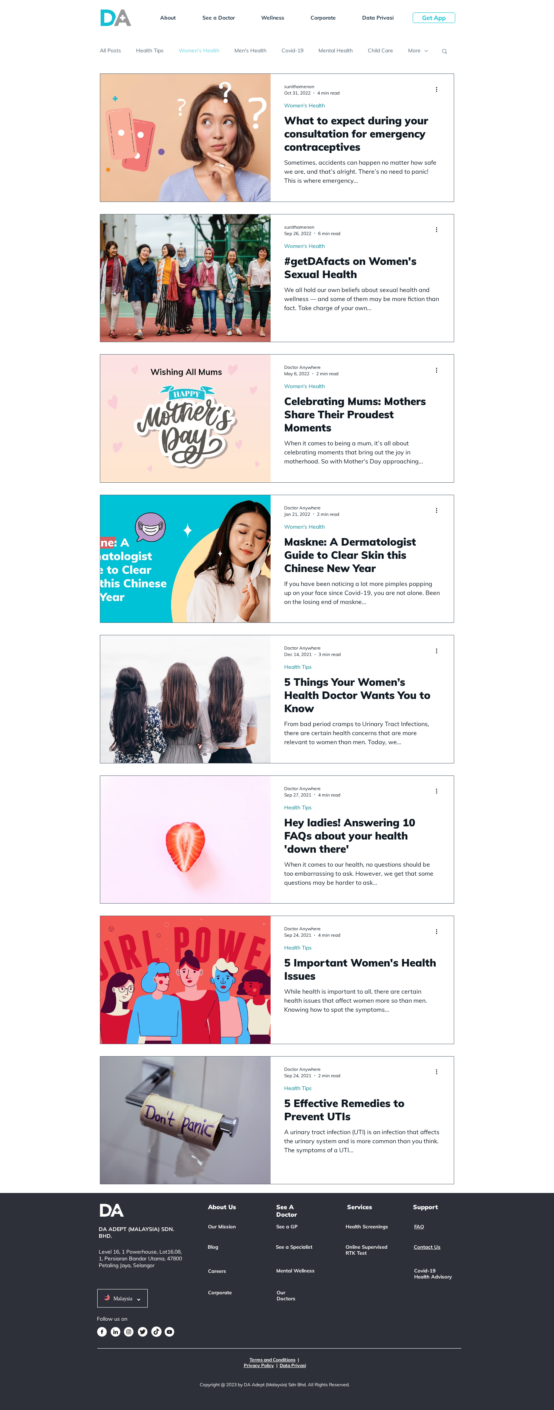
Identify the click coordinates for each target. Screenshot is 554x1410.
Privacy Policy (259, 1365)
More (414, 50)
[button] (168, 17)
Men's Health (250, 50)
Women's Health (199, 50)
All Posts (110, 50)
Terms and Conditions (272, 1360)
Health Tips (150, 50)
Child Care (380, 50)
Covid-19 (292, 50)
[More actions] (439, 89)
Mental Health (335, 50)
